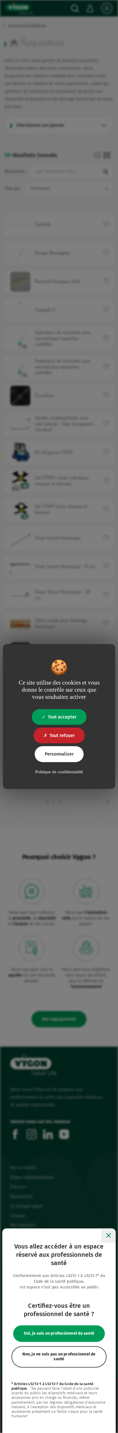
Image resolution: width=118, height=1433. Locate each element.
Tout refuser (62, 735)
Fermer (108, 1236)
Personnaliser (59, 754)
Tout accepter (62, 717)
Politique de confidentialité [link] (59, 772)
